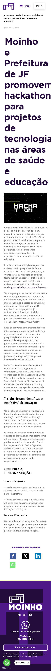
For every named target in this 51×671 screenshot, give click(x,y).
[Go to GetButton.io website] (6, 668)
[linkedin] (19, 615)
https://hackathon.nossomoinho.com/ (27, 287)
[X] (25, 556)
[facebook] (30, 615)
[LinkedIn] (38, 556)
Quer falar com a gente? (25, 631)
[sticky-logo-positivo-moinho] (8, 4)
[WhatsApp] (12, 565)
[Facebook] (13, 556)
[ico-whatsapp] (25, 621)
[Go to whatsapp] (6, 662)
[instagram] (24, 615)
